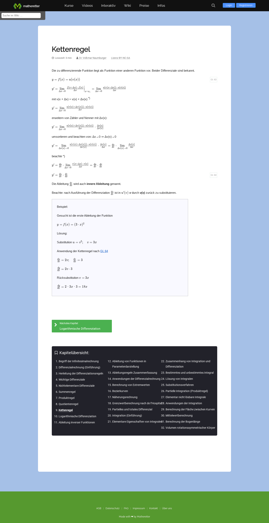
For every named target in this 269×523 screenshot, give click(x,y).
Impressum (139, 508)
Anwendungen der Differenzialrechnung (136, 378)
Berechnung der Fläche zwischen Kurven (190, 409)
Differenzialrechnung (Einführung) (79, 367)
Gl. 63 (213, 79)
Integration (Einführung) (127, 415)
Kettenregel (66, 410)
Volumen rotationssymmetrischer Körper (190, 427)
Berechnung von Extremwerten (131, 384)
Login (229, 5)
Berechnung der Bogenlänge (183, 421)
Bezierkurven (120, 391)
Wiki (127, 5)
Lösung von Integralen (179, 378)
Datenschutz (113, 508)
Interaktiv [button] (108, 5)
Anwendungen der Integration (184, 403)
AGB (98, 508)
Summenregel (67, 391)
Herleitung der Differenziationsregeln (81, 373)
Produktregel (66, 398)
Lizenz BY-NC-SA (120, 57)
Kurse (69, 5)
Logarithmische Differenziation (77, 416)
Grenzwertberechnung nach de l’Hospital (137, 403)
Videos (87, 5)
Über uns (167, 508)
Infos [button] (161, 5)
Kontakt (153, 508)
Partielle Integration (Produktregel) (187, 391)
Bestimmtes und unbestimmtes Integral (190, 372)
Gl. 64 (213, 175)
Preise (144, 5)
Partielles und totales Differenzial (132, 409)
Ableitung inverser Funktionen (77, 422)
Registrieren (245, 5)
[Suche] (213, 5)
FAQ (126, 508)
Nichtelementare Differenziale (77, 385)
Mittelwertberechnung (179, 415)
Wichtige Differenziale (72, 379)
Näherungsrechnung (124, 397)
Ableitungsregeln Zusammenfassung (134, 372)
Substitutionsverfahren (180, 384)
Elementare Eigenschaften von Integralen (137, 421)
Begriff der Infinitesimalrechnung (79, 361)
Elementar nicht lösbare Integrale (186, 397)
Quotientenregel (68, 404)
